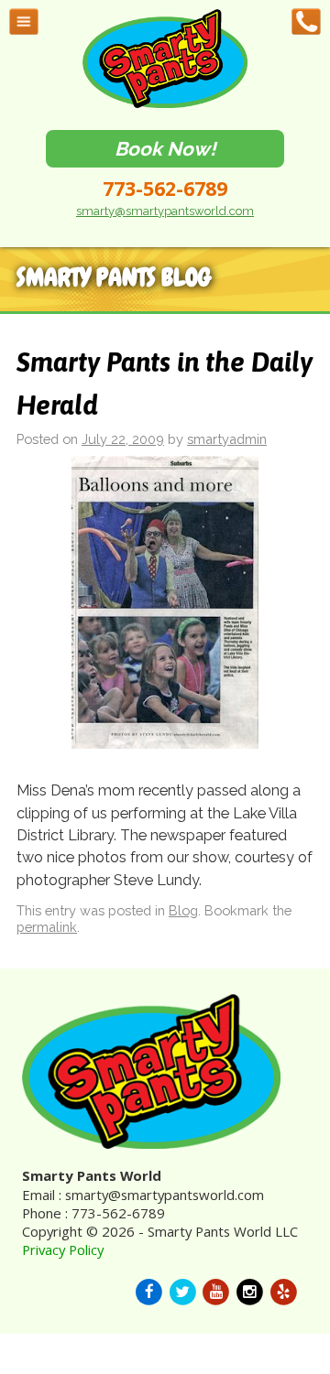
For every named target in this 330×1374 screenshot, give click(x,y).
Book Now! (165, 148)
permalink (46, 927)
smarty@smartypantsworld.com (165, 211)
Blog (183, 910)
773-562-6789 (165, 188)
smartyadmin (227, 439)
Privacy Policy (63, 1249)
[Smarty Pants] (165, 104)
